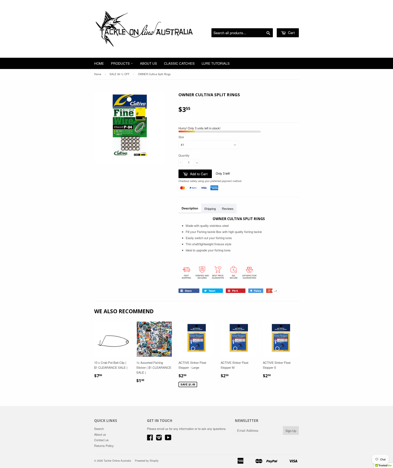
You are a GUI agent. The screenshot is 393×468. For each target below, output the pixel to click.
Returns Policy (104, 445)
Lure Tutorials (216, 63)
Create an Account (287, 23)
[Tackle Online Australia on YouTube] (168, 438)
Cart (291, 32)
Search (99, 428)
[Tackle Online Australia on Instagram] (159, 438)
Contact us (101, 440)
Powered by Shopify (147, 460)
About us (148, 63)
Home (99, 63)
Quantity (183, 155)
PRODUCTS (121, 63)
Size (181, 137)
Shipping (210, 208)
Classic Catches (179, 63)
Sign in (265, 23)
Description (190, 208)
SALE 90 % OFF (120, 74)
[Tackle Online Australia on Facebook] (150, 438)
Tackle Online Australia (117, 460)
